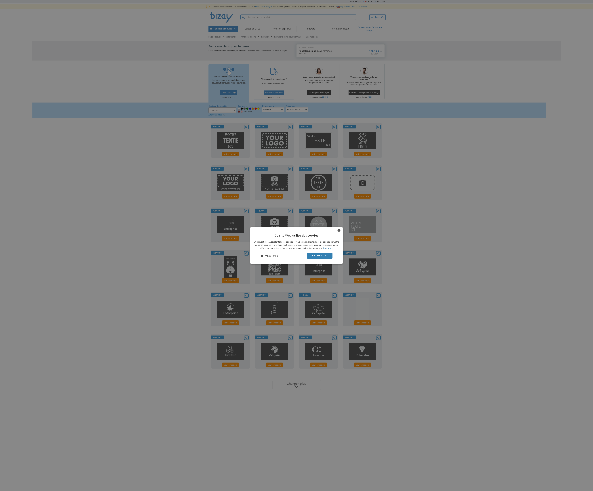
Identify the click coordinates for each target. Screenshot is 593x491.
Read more (328, 248)
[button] (269, 256)
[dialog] (296, 245)
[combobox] (339, 230)
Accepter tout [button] (320, 255)
